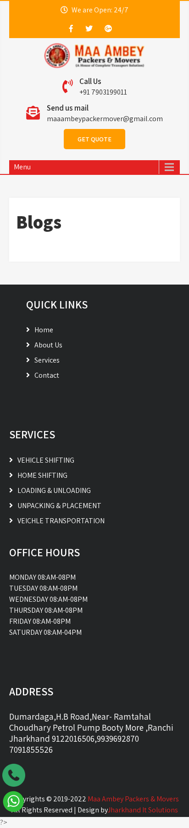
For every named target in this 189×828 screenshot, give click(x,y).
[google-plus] (108, 28)
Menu (22, 167)
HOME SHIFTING (42, 475)
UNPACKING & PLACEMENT (59, 505)
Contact (46, 375)
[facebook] (71, 28)
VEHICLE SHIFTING (45, 460)
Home (43, 330)
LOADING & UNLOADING (54, 490)
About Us (48, 345)
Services (47, 360)
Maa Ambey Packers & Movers (133, 799)
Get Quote (94, 139)
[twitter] (89, 28)
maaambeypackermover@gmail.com (105, 118)
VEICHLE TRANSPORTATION (61, 521)
